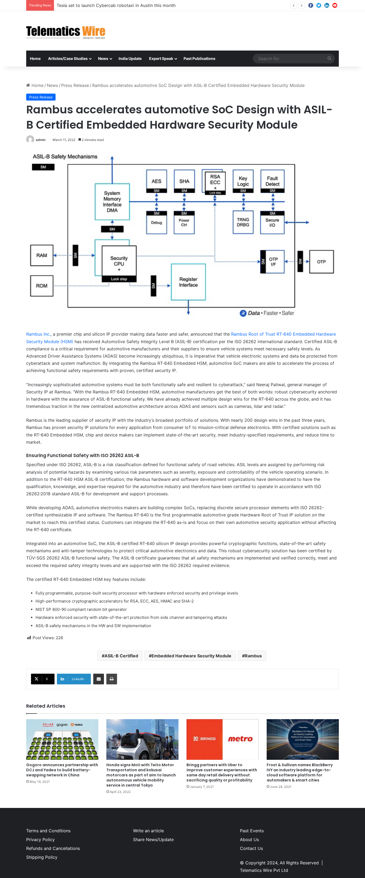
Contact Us (251, 848)
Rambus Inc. (38, 334)
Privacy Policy (40, 839)
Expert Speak (161, 58)
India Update (130, 58)
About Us (249, 839)
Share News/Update (153, 839)
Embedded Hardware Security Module (191, 655)
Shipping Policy (41, 857)
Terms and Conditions (48, 830)
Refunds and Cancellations (53, 848)
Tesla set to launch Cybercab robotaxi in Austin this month (116, 5)
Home (35, 58)
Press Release (75, 85)
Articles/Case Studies (68, 58)
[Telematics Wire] (66, 31)
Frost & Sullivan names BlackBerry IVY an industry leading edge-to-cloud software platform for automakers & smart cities (300, 772)
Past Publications (199, 58)
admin (40, 140)
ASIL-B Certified (121, 655)
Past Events (252, 830)
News (103, 58)
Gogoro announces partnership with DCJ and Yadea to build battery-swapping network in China (62, 770)
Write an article (148, 830)
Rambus (253, 655)
